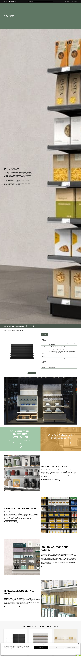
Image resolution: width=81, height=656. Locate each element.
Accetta (41, 647)
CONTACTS (71, 16)
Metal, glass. (51, 364)
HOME (30, 16)
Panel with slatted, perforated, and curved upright (58, 358)
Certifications (74, 1)
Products (9, 330)
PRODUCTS (42, 16)
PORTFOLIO (56, 16)
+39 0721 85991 (12, 1)
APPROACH (49, 16)
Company (67, 1)
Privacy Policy (9, 653)
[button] (78, 644)
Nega (56, 647)
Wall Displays (14, 330)
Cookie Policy (4, 653)
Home (5, 330)
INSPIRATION (64, 16)
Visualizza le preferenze (72, 647)
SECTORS (36, 16)
